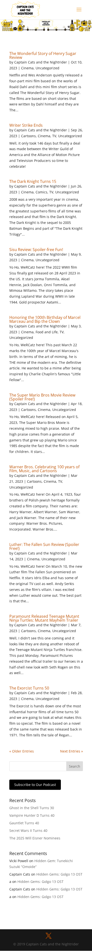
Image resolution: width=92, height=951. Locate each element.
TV (54, 136)
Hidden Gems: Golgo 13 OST (59, 874)
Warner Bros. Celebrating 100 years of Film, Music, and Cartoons (44, 468)
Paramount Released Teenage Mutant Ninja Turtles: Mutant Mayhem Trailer (44, 618)
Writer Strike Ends (26, 125)
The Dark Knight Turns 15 (32, 181)
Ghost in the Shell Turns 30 (31, 807)
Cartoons (28, 136)
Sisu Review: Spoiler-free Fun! (36, 249)
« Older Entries (21, 751)
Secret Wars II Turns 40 (28, 830)
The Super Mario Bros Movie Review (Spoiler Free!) (42, 397)
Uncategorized (47, 68)
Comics (41, 192)
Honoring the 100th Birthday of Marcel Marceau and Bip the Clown (44, 319)
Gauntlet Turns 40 (24, 823)
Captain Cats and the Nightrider (40, 62)
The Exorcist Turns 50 (29, 688)
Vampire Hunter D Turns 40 (31, 815)
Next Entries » (71, 751)
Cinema (27, 68)
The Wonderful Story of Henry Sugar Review (42, 55)
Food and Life (47, 332)
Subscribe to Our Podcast (35, 784)
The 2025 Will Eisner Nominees (34, 838)
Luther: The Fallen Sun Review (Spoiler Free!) (44, 546)
